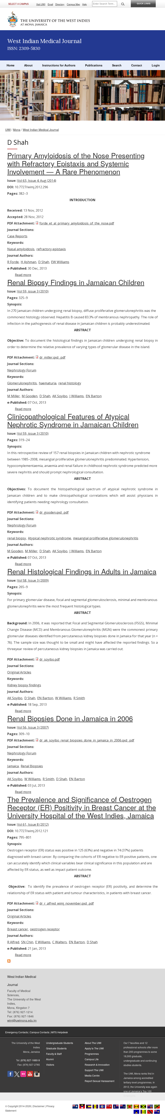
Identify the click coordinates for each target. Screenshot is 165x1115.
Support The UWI (94, 1070)
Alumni (50, 1059)
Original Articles (19, 672)
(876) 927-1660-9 (30, 1060)
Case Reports (17, 236)
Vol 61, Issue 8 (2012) (33, 824)
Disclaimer (38, 1106)
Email (50, 4)
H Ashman (28, 262)
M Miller (13, 396)
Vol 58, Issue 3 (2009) (33, 580)
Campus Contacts (39, 1032)
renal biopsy (16, 538)
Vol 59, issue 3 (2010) (32, 291)
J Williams (76, 396)
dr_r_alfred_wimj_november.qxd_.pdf (66, 903)
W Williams (63, 698)
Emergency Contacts (16, 1032)
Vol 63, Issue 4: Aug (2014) (36, 180)
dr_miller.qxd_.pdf (52, 357)
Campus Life (92, 1059)
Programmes (92, 1053)
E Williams (42, 942)
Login (156, 65)
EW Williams (60, 262)
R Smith (79, 698)
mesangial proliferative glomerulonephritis (105, 538)
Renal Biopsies (32, 766)
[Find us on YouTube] (30, 1076)
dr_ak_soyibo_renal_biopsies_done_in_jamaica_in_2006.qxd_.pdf (86, 740)
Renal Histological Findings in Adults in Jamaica (81, 571)
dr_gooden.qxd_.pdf (54, 512)
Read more (23, 275)
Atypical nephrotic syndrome (49, 538)
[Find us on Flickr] (23, 1076)
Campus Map (73, 4)
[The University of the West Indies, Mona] (48, 19)
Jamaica (13, 766)
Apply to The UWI (94, 1048)
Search (117, 65)
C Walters (59, 942)
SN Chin (27, 942)
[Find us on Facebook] (10, 1076)
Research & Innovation (97, 1064)
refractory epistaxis (51, 249)
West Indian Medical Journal (41, 130)
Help (84, 4)
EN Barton (94, 396)
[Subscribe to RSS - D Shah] (8, 961)
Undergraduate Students (59, 1043)
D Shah (43, 262)
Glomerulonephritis (22, 383)
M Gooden (29, 396)
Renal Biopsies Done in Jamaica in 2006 (70, 718)
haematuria (47, 383)
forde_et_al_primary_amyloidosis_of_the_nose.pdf (76, 223)
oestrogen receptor (45, 929)
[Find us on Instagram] (37, 1076)
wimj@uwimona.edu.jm (22, 1020)
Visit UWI (40, 4)
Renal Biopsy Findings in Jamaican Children (75, 282)
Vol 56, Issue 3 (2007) (33, 727)
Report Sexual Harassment (99, 1081)
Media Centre (92, 1075)
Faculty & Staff (54, 1053)
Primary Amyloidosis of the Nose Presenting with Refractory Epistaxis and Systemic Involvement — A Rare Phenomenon (75, 163)
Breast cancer (17, 929)
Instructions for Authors (58, 65)
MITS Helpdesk (59, 1032)
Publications (93, 65)
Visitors (50, 1064)
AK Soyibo (59, 396)
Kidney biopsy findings (24, 685)
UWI (8, 130)
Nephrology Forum (21, 370)
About (28, 65)
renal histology (69, 383)
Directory (59, 4)
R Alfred (13, 942)
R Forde (13, 262)
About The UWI (93, 1043)
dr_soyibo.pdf (49, 659)
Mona (16, 130)
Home (10, 65)
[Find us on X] (17, 1076)
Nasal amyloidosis (20, 249)
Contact (136, 65)
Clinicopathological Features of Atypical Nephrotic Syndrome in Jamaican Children (72, 420)
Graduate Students (56, 1048)
